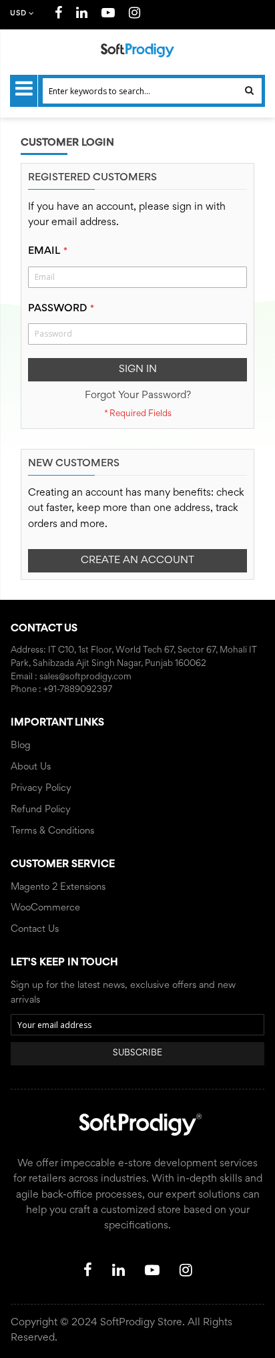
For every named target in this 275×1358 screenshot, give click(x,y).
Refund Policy (41, 810)
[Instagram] (135, 15)
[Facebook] (59, 15)
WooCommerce (45, 908)
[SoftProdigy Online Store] (137, 50)
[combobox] (152, 91)
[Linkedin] (82, 15)
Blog (21, 745)
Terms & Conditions (52, 831)
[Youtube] (108, 15)
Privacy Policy (41, 788)
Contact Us (35, 929)
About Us (31, 767)
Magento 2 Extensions (58, 887)
